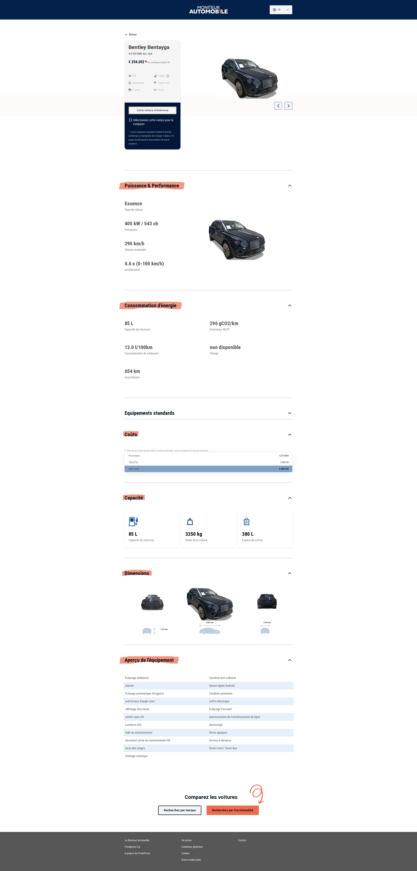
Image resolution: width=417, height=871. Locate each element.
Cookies (185, 853)
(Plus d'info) (143, 144)
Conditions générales (192, 846)
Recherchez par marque (180, 810)
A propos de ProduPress (137, 853)
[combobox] (281, 9)
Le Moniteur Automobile (137, 840)
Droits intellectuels (191, 859)
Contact (242, 840)
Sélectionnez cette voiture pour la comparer (153, 122)
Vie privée (186, 840)
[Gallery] (249, 78)
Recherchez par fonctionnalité (232, 810)
